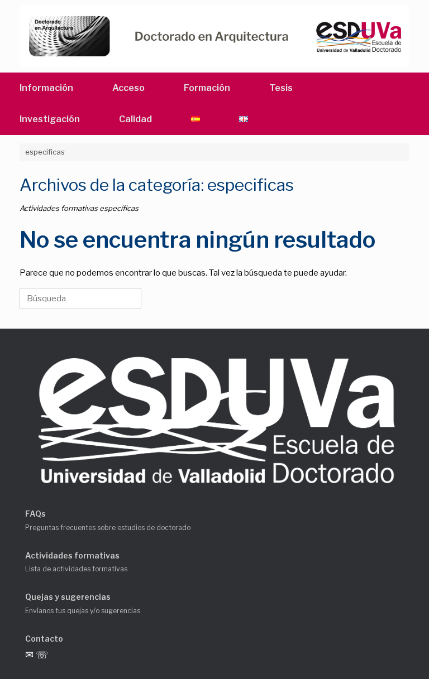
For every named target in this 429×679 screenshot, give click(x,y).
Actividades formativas (72, 555)
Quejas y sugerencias (68, 596)
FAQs (35, 513)
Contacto (44, 638)
